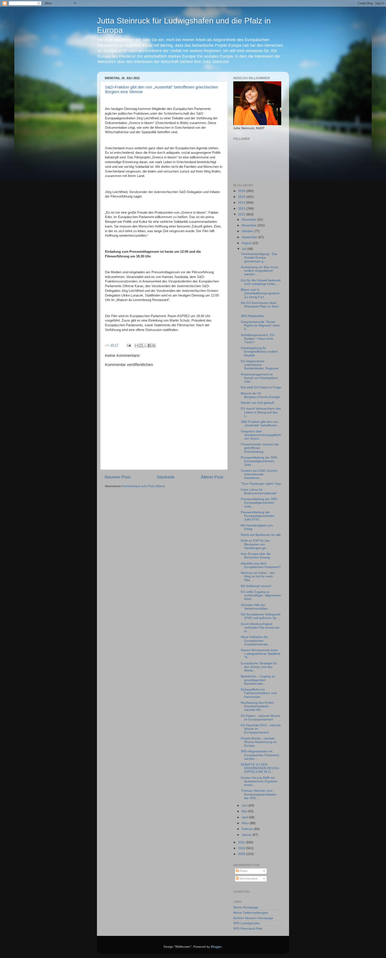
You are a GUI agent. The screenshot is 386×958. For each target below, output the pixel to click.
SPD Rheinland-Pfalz (248, 928)
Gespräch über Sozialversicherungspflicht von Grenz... (261, 435)
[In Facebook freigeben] (149, 345)
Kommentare (248, 878)
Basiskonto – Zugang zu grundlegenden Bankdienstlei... (258, 680)
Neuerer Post (117, 477)
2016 (242, 191)
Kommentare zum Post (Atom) (143, 486)
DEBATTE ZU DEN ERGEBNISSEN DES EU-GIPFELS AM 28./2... (260, 768)
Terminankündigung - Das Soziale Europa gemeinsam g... (259, 257)
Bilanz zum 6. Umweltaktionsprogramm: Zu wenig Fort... (260, 293)
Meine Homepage (245, 907)
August (247, 243)
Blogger (216, 946)
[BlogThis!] (141, 345)
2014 (242, 202)
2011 (242, 842)
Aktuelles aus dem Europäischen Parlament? (261, 565)
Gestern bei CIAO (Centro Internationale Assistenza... (259, 474)
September (250, 237)
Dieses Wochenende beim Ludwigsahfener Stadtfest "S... (260, 653)
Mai (245, 811)
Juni (245, 805)
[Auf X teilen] (145, 345)
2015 (242, 196)
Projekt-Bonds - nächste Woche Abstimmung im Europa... (259, 742)
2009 (242, 854)
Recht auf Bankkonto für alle (261, 535)
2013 (242, 208)
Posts (243, 871)
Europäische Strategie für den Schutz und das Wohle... (259, 667)
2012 (242, 214)
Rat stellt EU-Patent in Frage (261, 387)
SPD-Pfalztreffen (252, 316)
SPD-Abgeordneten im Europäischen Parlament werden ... (260, 755)
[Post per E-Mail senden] (128, 345)
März (246, 823)
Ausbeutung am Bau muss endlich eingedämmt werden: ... (259, 270)
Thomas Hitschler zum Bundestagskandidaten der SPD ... (259, 794)
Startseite (166, 477)
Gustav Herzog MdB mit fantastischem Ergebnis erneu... (259, 781)
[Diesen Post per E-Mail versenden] (136, 345)
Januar (247, 834)
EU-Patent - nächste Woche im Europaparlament (260, 717)
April (245, 817)
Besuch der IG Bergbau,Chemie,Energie (260, 395)
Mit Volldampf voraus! (256, 586)
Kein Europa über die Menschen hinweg (256, 555)
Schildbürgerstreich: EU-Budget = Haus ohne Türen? (258, 338)
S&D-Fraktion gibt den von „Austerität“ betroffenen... (260, 423)
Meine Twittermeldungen (250, 912)
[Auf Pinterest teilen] (153, 345)
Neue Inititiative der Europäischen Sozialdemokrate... (256, 640)
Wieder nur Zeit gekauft (257, 402)
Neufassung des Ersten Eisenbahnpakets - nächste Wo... (257, 706)
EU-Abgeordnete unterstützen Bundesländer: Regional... (261, 365)
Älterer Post (212, 477)
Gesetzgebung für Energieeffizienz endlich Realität (259, 351)
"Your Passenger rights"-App (261, 483)
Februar (248, 829)
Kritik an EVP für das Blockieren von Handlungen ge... (255, 544)
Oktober (248, 231)
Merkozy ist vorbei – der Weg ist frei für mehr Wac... (258, 576)
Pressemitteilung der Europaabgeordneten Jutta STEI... (257, 516)
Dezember (249, 219)
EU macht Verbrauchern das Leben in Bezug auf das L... (261, 412)
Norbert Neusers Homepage (253, 918)
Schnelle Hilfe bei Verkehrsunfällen (254, 606)
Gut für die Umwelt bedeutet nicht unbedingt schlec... (261, 282)
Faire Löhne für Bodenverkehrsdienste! (259, 491)
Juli (244, 249)
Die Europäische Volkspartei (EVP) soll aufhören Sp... (260, 616)
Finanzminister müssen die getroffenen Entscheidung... (260, 448)
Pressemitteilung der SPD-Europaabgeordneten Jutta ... (259, 461)
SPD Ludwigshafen (246, 923)
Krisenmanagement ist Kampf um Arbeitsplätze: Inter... (260, 378)
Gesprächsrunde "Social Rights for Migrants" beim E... (260, 325)
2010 (242, 848)
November (249, 225)
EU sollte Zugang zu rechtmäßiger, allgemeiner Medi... (261, 595)
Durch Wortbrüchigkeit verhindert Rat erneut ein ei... (260, 627)
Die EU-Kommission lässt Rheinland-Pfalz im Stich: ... (260, 306)
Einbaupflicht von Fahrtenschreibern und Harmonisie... (259, 693)
